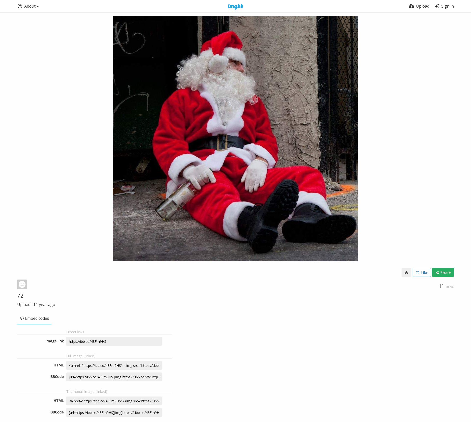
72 (20, 295)
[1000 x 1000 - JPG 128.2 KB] (406, 272)
